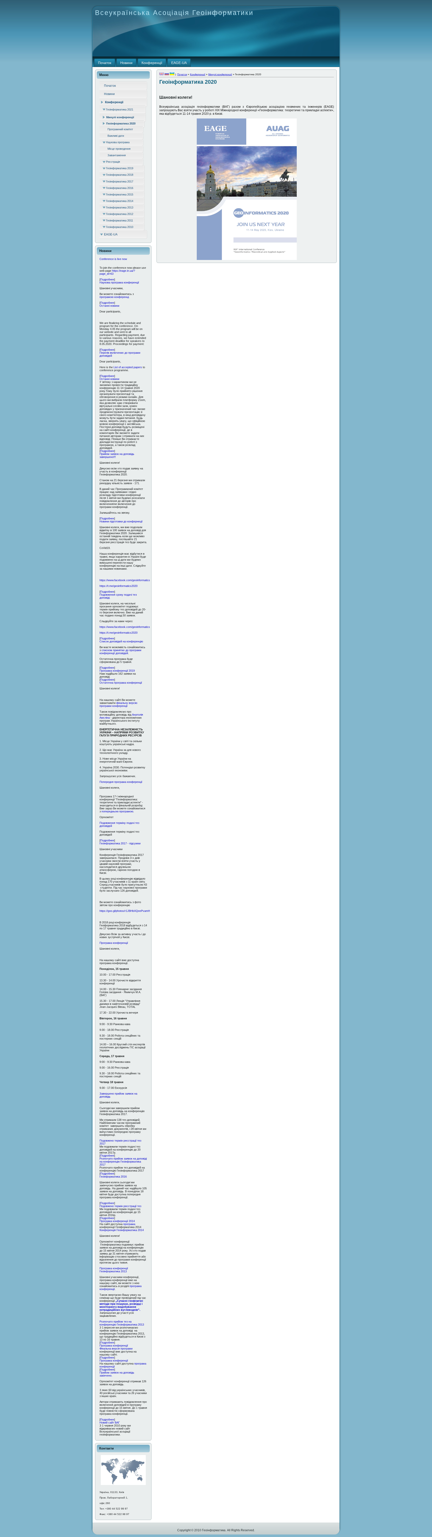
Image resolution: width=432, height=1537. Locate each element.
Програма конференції (114, 942)
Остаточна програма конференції (121, 682)
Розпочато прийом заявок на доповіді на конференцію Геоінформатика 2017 (123, 1161)
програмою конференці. (115, 296)
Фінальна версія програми (116, 1348)
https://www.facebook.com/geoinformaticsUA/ (127, 580)
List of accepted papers (128, 367)
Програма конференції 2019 (117, 670)
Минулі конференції (220, 74)
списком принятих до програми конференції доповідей (120, 652)
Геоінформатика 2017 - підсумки (120, 843)
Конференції (197, 74)
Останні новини (109, 305)
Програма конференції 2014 (117, 1221)
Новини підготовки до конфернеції (121, 521)
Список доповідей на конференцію (121, 641)
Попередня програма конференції (121, 781)
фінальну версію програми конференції (118, 704)
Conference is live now (113, 258)
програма (128, 1224)
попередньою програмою (117, 811)
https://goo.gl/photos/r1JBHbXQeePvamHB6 (126, 910)
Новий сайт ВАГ (110, 1422)
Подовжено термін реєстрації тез (120, 1206)
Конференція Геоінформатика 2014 (122, 1230)
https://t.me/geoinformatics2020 (119, 585)
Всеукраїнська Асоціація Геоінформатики (174, 12)
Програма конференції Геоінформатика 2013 (114, 1270)
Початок (182, 74)
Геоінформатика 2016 (113, 1176)
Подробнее (107, 279)
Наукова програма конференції (119, 282)
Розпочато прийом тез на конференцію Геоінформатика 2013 (122, 1323)
